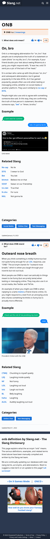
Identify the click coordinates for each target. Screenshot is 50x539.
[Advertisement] (25, 13)
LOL (31, 261)
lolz (3, 389)
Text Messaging (38, 226)
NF (3, 381)
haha (4, 398)
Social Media (8, 226)
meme (21, 292)
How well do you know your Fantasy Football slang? (25, 508)
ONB (8, 32)
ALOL (4, 402)
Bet (3, 175)
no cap (41, 88)
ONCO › (38, 481)
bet (17, 104)
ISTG (4, 91)
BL (3, 393)
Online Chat (23, 226)
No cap (5, 167)
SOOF (4, 184)
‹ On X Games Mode (18, 481)
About (31, 537)
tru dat (5, 188)
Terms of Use (30, 535)
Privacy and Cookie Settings (18, 537)
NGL (4, 196)
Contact (38, 537)
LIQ (3, 377)
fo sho (4, 192)
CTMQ (4, 373)
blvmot (5, 179)
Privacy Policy (40, 535)
